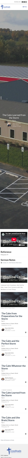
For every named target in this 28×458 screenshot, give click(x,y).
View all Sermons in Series (7, 440)
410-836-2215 (17, 1)
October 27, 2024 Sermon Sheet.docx (11, 263)
